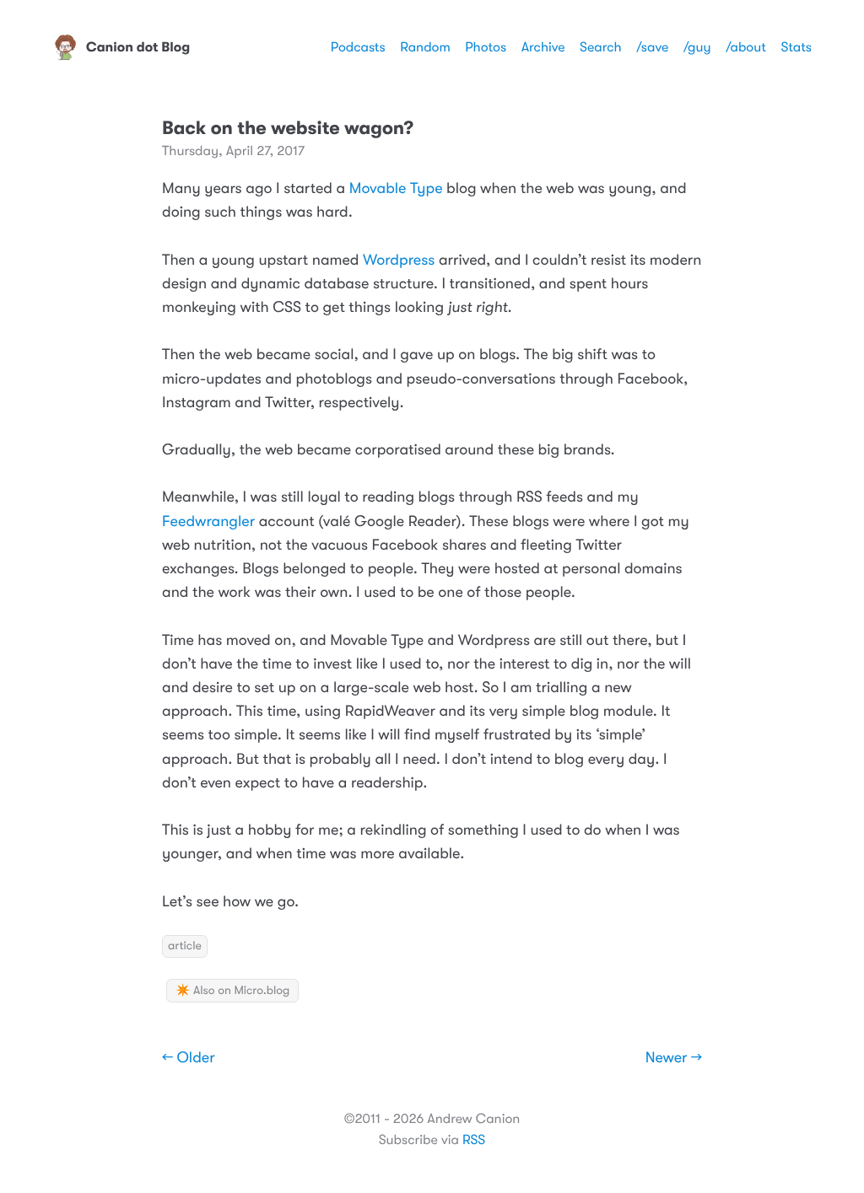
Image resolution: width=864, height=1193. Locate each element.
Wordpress (399, 260)
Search (601, 47)
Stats (796, 47)
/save (652, 47)
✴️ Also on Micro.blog (232, 990)
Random (425, 47)
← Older (188, 1058)
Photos (485, 47)
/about (746, 47)
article (185, 946)
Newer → (673, 1058)
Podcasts (358, 47)
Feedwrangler (208, 521)
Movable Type (396, 188)
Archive (543, 47)
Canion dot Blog (138, 47)
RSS (473, 1139)
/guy (697, 47)
